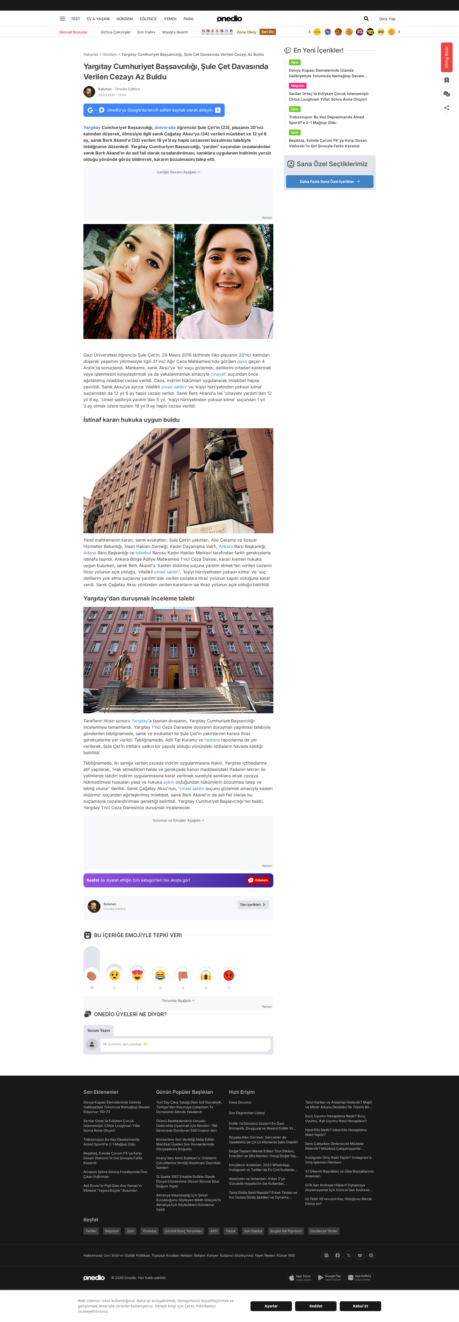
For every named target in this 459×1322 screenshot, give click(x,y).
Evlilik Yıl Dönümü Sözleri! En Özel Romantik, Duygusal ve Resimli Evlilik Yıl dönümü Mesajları (261, 1128)
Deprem (111, 1231)
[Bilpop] (359, 32)
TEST (75, 18)
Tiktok (231, 1231)
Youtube (149, 1231)
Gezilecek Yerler (323, 1231)
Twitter (91, 1231)
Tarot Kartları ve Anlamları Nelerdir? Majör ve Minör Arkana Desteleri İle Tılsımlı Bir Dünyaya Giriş (338, 1107)
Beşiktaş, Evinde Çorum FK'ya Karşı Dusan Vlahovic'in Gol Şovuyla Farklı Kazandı (328, 143)
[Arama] (366, 19)
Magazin (297, 86)
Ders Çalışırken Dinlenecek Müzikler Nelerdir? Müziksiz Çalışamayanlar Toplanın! (334, 1148)
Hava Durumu (240, 1102)
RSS (291, 1255)
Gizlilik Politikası (137, 1255)
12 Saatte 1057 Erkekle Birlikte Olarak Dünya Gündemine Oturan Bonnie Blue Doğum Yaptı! (187, 1181)
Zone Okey (246, 32)
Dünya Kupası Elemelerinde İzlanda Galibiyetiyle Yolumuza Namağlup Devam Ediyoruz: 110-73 (326, 73)
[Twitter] (348, 1255)
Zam (130, 1231)
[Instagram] (326, 1255)
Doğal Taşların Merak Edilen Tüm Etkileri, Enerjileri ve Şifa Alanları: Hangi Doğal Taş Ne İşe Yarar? (262, 1156)
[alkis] (391, 32)
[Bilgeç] (349, 32)
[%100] (317, 32)
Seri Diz (268, 32)
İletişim (200, 1255)
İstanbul (143, 552)
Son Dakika (253, 1231)
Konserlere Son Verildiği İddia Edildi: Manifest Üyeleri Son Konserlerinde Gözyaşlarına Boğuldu (185, 1144)
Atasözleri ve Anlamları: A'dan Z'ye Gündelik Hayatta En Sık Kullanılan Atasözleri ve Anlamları (257, 1183)
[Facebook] (337, 1255)
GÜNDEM (124, 18)
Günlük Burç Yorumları (183, 1231)
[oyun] (381, 32)
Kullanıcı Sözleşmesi (236, 1255)
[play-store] (331, 1277)
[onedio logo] (229, 19)
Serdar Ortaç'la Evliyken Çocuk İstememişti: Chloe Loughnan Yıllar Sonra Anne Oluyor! (329, 96)
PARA (188, 18)
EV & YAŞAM (98, 18)
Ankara (226, 546)
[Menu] (62, 18)
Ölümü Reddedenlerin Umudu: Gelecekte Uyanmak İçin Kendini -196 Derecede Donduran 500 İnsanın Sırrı (186, 1125)
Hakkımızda (92, 1255)
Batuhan (119, 89)
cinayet (218, 374)
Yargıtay (92, 127)
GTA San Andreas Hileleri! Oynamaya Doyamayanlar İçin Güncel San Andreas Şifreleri (337, 1190)
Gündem (110, 54)
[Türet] (338, 32)
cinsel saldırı (173, 386)
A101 (213, 1231)
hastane (212, 739)
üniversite (165, 127)
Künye (282, 1255)
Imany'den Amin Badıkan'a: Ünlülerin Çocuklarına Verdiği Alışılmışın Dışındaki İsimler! (188, 1163)
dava (242, 361)
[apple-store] (301, 1277)
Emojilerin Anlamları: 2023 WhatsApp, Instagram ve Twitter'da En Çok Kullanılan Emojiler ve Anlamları (262, 1170)
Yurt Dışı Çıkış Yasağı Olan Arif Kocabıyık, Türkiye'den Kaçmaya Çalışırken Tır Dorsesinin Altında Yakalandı (189, 1107)
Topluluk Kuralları (165, 1255)
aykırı (168, 782)
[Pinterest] (371, 1255)
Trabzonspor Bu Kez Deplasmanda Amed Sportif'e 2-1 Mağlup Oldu (326, 120)
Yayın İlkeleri (265, 1255)
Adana (89, 552)
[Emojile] (370, 32)
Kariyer (213, 1255)
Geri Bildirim (114, 1255)
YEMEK (170, 18)
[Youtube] (359, 1255)
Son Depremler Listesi (247, 1113)
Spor (295, 62)
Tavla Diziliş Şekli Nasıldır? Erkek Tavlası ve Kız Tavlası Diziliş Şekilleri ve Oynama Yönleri (263, 1197)
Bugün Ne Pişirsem (286, 1231)
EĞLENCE (148, 18)
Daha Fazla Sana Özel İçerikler (327, 181)
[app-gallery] (361, 1277)
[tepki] (91, 975)
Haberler (90, 54)
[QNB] (327, 32)
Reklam (187, 1255)
